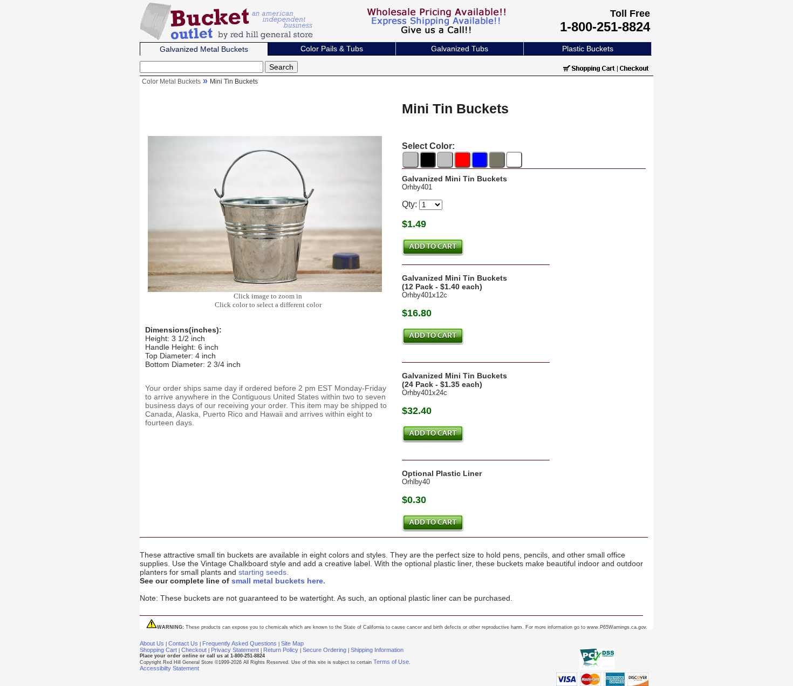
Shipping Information (377, 650)
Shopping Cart (158, 650)
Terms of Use (391, 661)
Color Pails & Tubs (331, 48)
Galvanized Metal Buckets (204, 49)
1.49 (416, 224)
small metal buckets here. (278, 580)
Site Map (292, 643)
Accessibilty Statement (169, 668)
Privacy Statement (235, 650)
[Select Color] (410, 160)
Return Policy (280, 650)
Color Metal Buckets (171, 81)
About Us (152, 643)
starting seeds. (263, 572)
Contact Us (183, 643)
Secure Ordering (324, 650)
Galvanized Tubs (459, 48)
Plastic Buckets (587, 48)
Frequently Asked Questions (239, 643)
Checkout (194, 650)
